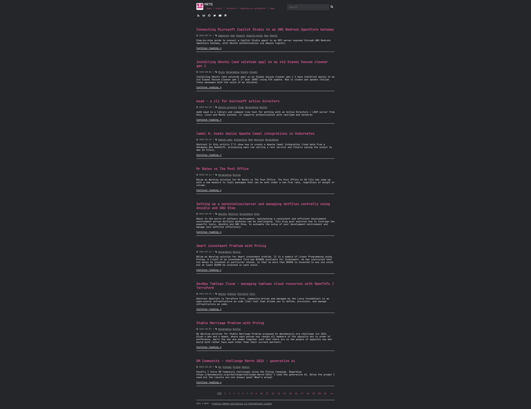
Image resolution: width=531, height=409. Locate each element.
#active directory (227, 107)
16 (296, 394)
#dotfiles (233, 214)
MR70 (208, 4)
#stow (257, 214)
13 (278, 394)
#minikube (259, 140)
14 (284, 394)
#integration (240, 140)
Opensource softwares (252, 8)
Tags (272, 8)
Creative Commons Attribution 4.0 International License (242, 404)
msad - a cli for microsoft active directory (238, 101)
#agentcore (223, 36)
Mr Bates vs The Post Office (222, 169)
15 (290, 394)
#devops (222, 294)
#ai (220, 367)
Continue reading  (208, 48)
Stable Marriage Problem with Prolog (230, 323)
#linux (221, 72)
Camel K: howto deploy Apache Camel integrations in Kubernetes (255, 133)
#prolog (236, 175)
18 (307, 394)
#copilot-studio (254, 36)
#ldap (241, 107)
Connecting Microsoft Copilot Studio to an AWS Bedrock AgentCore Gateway (265, 29)
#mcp (266, 36)
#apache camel (225, 140)
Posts (219, 8)
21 (325, 394)
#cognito (240, 36)
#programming (232, 72)
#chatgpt (227, 367)
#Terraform (242, 294)
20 (319, 394)
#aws (233, 36)
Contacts (231, 8)
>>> (332, 394)
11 (267, 394)
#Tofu (252, 294)
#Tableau (231, 294)
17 (302, 394)
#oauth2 (274, 36)
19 (313, 394)
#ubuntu (244, 72)
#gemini (246, 367)
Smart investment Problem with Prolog (231, 246)
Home (208, 8)
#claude (237, 367)
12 (273, 394)
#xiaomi (253, 72)
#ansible (222, 214)
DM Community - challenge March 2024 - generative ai (245, 361)
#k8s (250, 140)
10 (261, 394)
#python (263, 107)
